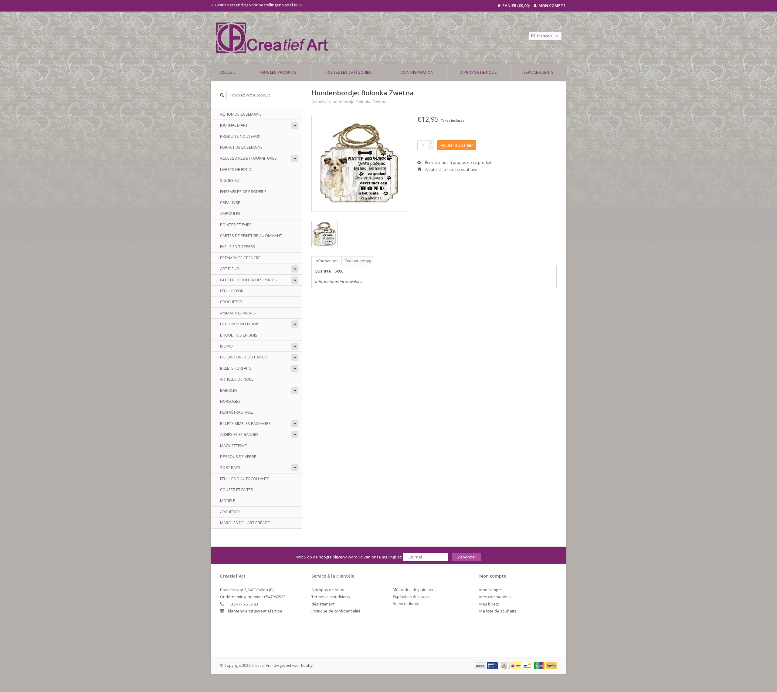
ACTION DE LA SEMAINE (241, 114)
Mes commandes (495, 596)
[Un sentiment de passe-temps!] (345, 38)
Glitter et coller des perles (248, 280)
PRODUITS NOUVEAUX (240, 136)
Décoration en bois (240, 324)
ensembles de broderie (243, 191)
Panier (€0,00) (516, 5)
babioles (229, 390)
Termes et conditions (330, 596)
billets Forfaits (236, 368)
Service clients (538, 72)
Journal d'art (234, 125)
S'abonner (466, 557)
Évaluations (358, 260)
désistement (322, 604)
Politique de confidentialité (336, 611)
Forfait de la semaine (241, 147)
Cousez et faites (236, 489)
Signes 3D (229, 180)
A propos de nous (478, 72)
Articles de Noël (236, 379)
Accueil (227, 72)
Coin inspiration (416, 72)
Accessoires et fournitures (248, 158)
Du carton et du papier (243, 357)
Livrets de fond (235, 169)
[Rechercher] (222, 95)
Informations (326, 260)
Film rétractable (237, 412)
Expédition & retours (411, 596)
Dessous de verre (238, 456)
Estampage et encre (240, 257)
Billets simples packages (245, 423)
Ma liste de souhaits (497, 611)
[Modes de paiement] (481, 665)
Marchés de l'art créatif (245, 522)
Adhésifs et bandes (239, 434)
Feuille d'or (231, 290)
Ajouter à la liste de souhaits (450, 169)
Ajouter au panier (457, 145)
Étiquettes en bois (238, 335)
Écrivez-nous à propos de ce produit (457, 162)
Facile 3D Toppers (237, 246)
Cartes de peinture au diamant (251, 235)
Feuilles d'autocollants (245, 478)
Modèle (227, 500)
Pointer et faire (236, 224)
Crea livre (230, 202)
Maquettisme (233, 445)
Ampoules (230, 213)
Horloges (230, 401)
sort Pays (230, 467)
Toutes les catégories (349, 72)
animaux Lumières (238, 313)
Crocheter (231, 301)
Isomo (226, 346)
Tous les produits (277, 72)
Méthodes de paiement (414, 589)
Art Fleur (229, 268)
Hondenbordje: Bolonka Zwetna (356, 101)
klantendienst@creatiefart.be (255, 611)
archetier (230, 511)
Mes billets (489, 604)
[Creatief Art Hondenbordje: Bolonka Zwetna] (360, 163)
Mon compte (551, 5)
